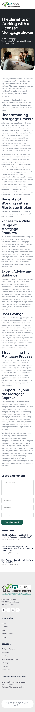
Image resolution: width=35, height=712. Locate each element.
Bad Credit (5, 656)
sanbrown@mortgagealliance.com (13, 682)
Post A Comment (11, 522)
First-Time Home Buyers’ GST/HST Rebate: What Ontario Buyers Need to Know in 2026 (17, 548)
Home (3, 39)
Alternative (5, 666)
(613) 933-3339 (7, 684)
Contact (4, 637)
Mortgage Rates (7, 634)
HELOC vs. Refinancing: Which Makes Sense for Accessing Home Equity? (16, 536)
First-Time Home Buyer (9, 659)
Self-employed (6, 663)
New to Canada (6, 670)
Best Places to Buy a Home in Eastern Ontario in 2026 (17, 561)
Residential (5, 652)
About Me (4, 627)
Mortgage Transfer (8, 649)
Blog (3, 630)
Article (16, 539)
